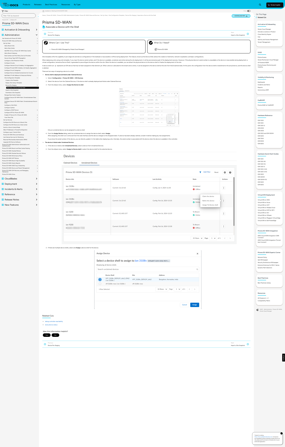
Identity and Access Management (268, 39)
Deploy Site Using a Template (14, 83)
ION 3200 (261, 174)
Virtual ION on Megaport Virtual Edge (269, 218)
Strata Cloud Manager (264, 29)
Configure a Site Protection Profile (13, 60)
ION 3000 (261, 130)
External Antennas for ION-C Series (268, 265)
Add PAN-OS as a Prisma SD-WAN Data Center (17, 51)
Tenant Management (264, 42)
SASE (261, 309)
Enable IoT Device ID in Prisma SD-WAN (15, 115)
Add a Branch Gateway (10, 53)
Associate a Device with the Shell (16, 87)
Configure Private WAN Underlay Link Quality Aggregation (20, 68)
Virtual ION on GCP (263, 205)
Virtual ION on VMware (265, 215)
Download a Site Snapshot (13, 92)
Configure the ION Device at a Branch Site (15, 122)
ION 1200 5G (262, 164)
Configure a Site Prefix (10, 105)
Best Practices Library (264, 283)
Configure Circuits (9, 63)
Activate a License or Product (267, 32)
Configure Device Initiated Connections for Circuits (18, 73)
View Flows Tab (8, 117)
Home (44, 15)
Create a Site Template (12, 80)
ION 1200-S (261, 125)
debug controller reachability (54, 321)
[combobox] (19, 15)
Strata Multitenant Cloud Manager (268, 60)
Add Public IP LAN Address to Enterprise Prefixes (17, 75)
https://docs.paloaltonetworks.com (263, 437)
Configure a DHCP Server (11, 110)
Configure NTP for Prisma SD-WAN (14, 112)
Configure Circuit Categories (12, 70)
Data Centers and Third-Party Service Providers (17, 55)
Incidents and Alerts (264, 85)
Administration (268, 309)
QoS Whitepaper (263, 260)
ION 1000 (261, 120)
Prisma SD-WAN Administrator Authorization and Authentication (15, 145)
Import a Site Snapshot (12, 90)
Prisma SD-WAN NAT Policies (10, 158)
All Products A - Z (263, 298)
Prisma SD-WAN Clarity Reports (11, 163)
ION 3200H (261, 177)
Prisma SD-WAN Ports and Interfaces (13, 134)
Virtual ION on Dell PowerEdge (267, 220)
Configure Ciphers (9, 107)
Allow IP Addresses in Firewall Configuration (15, 130)
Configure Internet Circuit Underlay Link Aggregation (19, 65)
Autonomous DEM (263, 90)
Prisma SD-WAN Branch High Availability (13, 160)
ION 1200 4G (262, 161)
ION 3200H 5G (262, 179)
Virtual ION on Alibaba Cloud (266, 207)
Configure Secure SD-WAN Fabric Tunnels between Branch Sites (20, 102)
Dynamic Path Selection (265, 267)
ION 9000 (261, 141)
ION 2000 (261, 128)
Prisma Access (262, 57)
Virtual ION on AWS (264, 200)
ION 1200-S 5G (262, 171)
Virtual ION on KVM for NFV (266, 210)
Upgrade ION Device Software (11, 142)
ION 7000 (261, 138)
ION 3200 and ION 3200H (266, 133)
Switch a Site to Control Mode (11, 127)
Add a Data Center (9, 48)
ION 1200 (261, 123)
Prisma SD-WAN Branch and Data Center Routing (16, 148)
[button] (283, 357)
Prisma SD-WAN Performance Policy (12, 156)
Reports (260, 87)
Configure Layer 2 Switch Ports (12, 132)
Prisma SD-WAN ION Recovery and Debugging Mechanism (15, 171)
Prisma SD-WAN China (8, 174)
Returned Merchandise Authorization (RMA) (15, 139)
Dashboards (261, 82)
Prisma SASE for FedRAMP (266, 105)
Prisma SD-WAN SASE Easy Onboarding (13, 165)
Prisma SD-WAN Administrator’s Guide (67, 15)
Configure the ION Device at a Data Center (15, 125)
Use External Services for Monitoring (13, 137)
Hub (259, 37)
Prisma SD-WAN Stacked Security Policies (14, 153)
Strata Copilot (275, 5)
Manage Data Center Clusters (12, 95)
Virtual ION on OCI (263, 213)
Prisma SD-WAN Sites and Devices (12, 41)
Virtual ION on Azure (264, 202)
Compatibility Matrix (264, 300)
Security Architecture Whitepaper (268, 262)
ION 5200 (261, 136)
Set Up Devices (7, 120)
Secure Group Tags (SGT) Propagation (14, 58)
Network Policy (262, 257)
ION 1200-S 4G (262, 169)
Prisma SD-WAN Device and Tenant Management (16, 168)
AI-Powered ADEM (263, 62)
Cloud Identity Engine (264, 34)
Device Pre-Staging (11, 85)
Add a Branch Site (9, 45)
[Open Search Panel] (260, 5)
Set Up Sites (6, 43)
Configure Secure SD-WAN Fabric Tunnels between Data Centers (20, 98)
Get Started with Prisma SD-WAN (11, 38)
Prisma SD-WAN (51, 15)
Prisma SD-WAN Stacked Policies (11, 151)
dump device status (51, 325)
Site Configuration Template (12, 78)
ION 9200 (261, 143)
